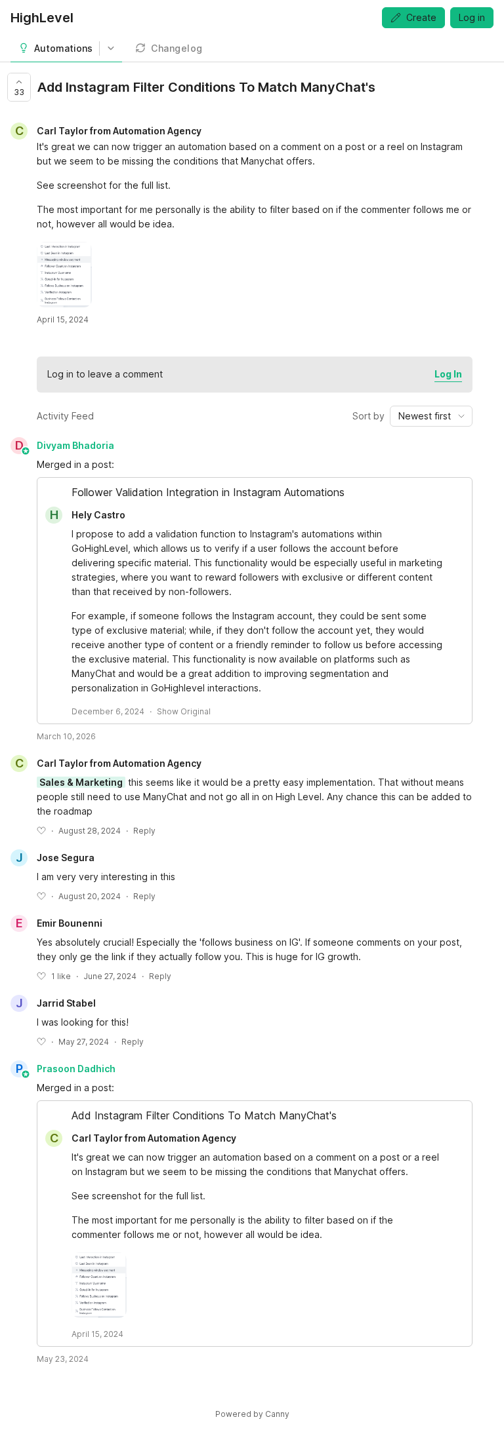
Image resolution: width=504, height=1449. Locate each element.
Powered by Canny (252, 1414)
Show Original (184, 711)
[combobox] (431, 416)
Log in (472, 17)
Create (421, 17)
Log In (448, 373)
